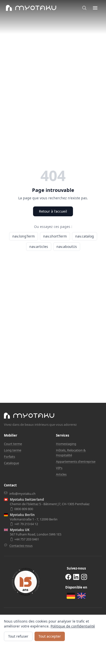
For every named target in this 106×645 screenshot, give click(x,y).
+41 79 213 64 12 (26, 524)
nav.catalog (84, 236)
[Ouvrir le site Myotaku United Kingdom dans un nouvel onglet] (81, 596)
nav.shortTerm (55, 236)
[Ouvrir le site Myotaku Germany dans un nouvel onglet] (71, 596)
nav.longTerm (23, 236)
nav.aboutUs (66, 246)
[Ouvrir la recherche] (84, 8)
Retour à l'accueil (53, 211)
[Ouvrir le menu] (95, 8)
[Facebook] (68, 577)
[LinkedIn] (76, 577)
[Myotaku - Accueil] (31, 8)
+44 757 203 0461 (26, 539)
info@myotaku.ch (22, 493)
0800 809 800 (23, 509)
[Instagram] (84, 577)
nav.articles (38, 246)
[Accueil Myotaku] (29, 416)
